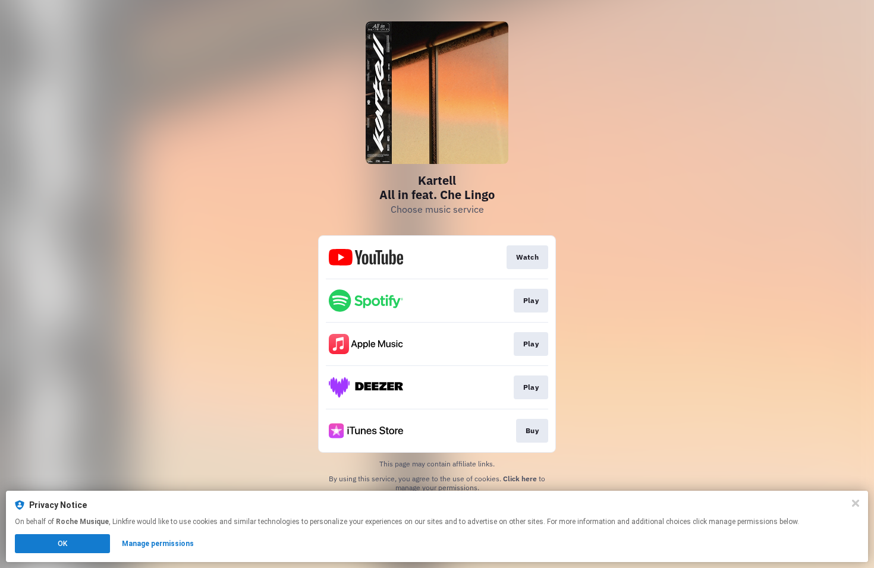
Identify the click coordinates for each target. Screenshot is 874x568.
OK (62, 543)
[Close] (855, 503)
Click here (520, 478)
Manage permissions (158, 543)
